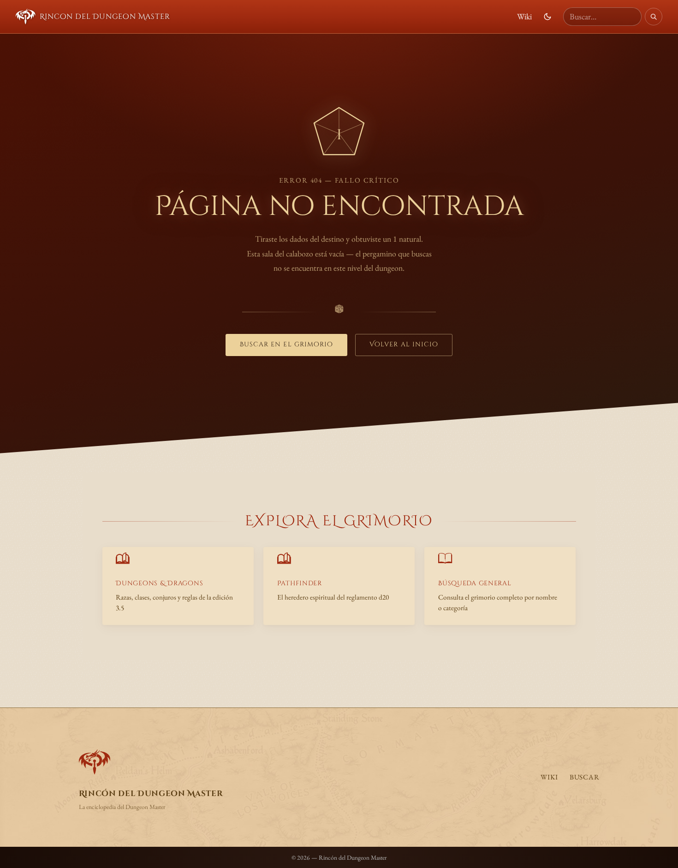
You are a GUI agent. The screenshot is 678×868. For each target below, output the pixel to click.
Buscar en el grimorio (286, 344)
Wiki (524, 16)
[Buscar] (653, 16)
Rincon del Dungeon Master (105, 17)
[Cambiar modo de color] (547, 16)
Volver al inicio (403, 344)
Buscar (585, 777)
